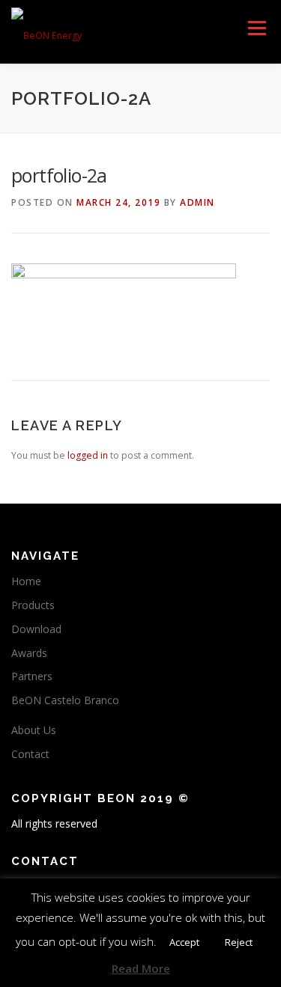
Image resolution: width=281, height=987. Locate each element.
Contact (30, 754)
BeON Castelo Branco (65, 700)
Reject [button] (239, 942)
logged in (87, 455)
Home (26, 581)
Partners (31, 676)
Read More (141, 968)
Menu (256, 28)
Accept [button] (184, 942)
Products (33, 605)
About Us (33, 730)
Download (36, 629)
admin (197, 202)
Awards (29, 653)
